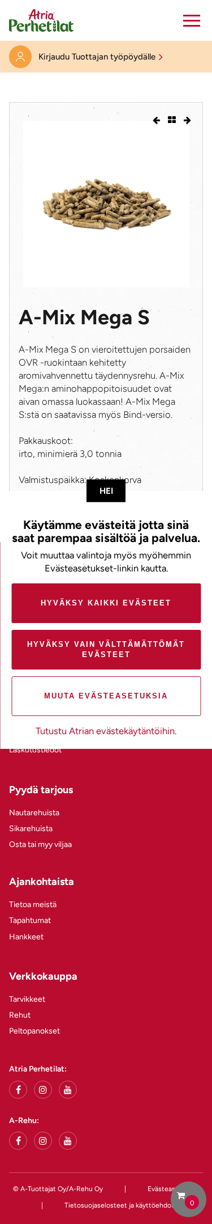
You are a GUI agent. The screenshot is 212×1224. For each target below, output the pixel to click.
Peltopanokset (34, 1031)
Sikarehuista (31, 828)
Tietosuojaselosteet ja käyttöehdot (119, 1205)
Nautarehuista (34, 813)
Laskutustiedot (35, 750)
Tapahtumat (30, 920)
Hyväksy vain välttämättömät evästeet (106, 649)
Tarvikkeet (27, 999)
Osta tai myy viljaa (40, 844)
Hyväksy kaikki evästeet (106, 603)
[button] (191, 20)
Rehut (20, 1015)
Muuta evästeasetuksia (106, 696)
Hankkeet (26, 937)
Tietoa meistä (33, 904)
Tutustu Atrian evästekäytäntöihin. (106, 730)
